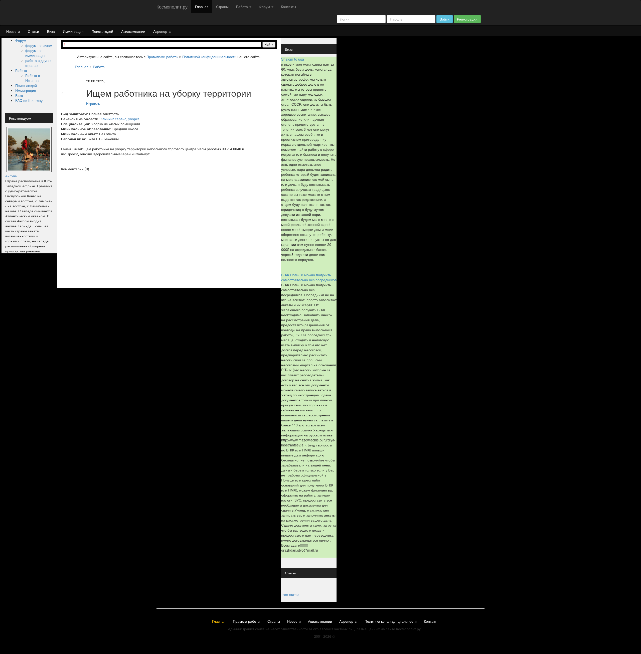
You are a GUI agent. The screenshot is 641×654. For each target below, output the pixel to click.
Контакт (430, 621)
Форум (20, 40)
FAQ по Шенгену (29, 100)
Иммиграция (73, 31)
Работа (21, 70)
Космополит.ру (172, 6)
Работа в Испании (32, 78)
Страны (222, 6)
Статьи (33, 31)
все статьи (290, 594)
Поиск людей (102, 31)
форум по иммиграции (35, 53)
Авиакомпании (133, 31)
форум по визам (38, 45)
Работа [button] (242, 6)
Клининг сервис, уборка (120, 118)
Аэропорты (162, 31)
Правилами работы (162, 56)
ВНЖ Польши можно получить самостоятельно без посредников (309, 277)
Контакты (288, 6)
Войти (444, 19)
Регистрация (467, 19)
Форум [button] (265, 6)
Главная (202, 6)
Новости (13, 31)
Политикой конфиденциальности (209, 56)
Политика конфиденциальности (391, 621)
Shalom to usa (292, 59)
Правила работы (246, 621)
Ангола (11, 175)
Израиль (93, 104)
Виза (51, 31)
